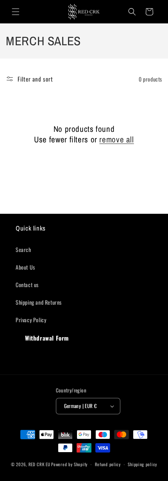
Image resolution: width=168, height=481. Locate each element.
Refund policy (108, 464)
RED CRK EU (39, 464)
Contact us (27, 284)
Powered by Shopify (69, 464)
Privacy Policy (31, 320)
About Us (25, 267)
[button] (15, 11)
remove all (116, 139)
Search (23, 249)
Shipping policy (142, 464)
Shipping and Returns (39, 302)
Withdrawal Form (47, 338)
